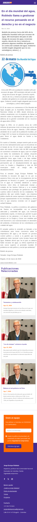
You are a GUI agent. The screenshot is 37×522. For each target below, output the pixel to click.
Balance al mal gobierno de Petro (14, 388)
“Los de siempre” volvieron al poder (15, 344)
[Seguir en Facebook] (4, 479)
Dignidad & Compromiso (20, 441)
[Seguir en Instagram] (12, 479)
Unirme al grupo (13, 446)
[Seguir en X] (8, 479)
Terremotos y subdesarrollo (12, 302)
